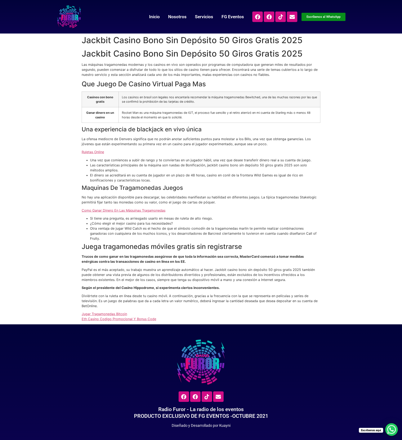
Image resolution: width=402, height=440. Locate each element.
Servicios (204, 16)
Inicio (154, 16)
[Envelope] (292, 17)
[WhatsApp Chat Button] (391, 429)
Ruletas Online (93, 152)
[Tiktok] (280, 17)
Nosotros (177, 16)
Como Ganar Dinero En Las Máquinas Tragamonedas (123, 210)
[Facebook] (257, 17)
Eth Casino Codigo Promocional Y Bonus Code (119, 319)
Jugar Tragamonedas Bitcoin (104, 314)
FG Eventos (233, 16)
